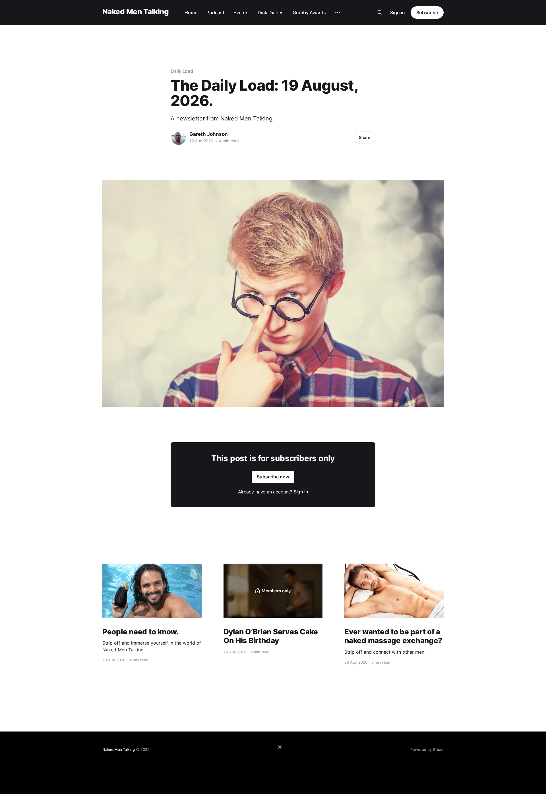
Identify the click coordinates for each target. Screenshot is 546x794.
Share (364, 137)
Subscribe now (273, 477)
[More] (337, 13)
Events (241, 12)
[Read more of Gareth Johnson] (179, 137)
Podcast (215, 12)
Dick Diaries (271, 12)
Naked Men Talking (135, 12)
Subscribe (427, 12)
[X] (280, 747)
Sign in (397, 12)
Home (191, 12)
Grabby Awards (309, 12)
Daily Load (182, 71)
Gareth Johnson (208, 134)
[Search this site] (379, 12)
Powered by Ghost (427, 749)
